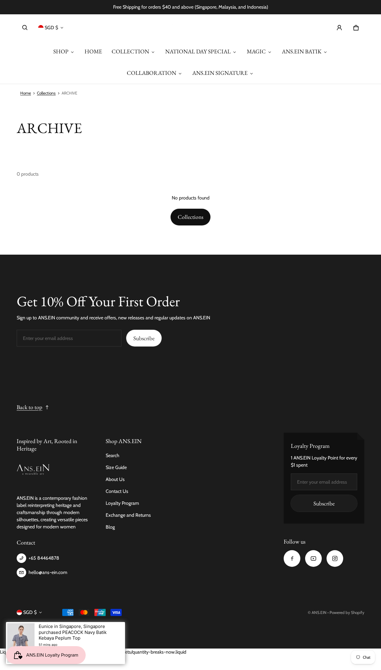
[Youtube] (313, 558)
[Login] (339, 27)
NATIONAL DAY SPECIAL (198, 51)
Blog (110, 527)
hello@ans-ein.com (48, 572)
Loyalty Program (122, 503)
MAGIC (256, 51)
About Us (115, 479)
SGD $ (51, 27)
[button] (25, 27)
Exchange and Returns (128, 515)
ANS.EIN (319, 612)
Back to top (29, 407)
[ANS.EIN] (190, 27)
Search (112, 455)
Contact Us (117, 491)
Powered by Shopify (347, 612)
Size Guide (116, 467)
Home (25, 93)
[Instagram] (335, 558)
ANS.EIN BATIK (301, 51)
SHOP (60, 51)
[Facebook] (292, 558)
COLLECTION (130, 51)
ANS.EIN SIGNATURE (220, 73)
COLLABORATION (151, 73)
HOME (93, 51)
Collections (46, 93)
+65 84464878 (44, 558)
